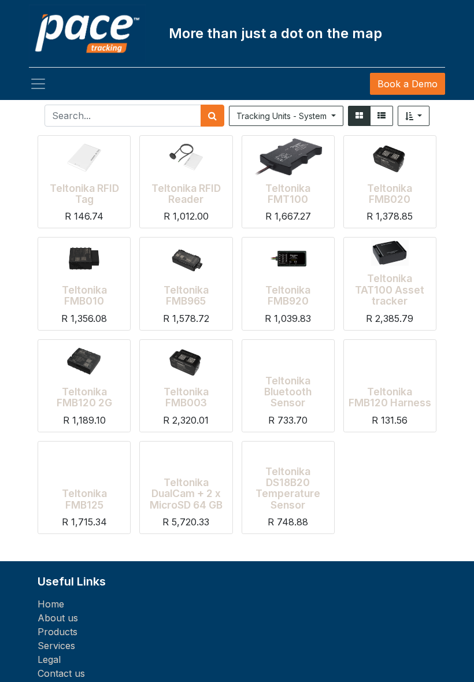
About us (58, 618)
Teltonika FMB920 (287, 295)
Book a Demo (407, 84)
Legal (49, 659)
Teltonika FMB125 (84, 498)
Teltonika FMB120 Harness (390, 397)
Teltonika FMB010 (84, 295)
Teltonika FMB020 (389, 193)
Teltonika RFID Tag (84, 193)
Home (51, 604)
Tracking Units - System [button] (282, 116)
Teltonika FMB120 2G (84, 397)
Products (57, 631)
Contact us (61, 673)
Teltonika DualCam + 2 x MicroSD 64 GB (186, 493)
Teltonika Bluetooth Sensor (288, 392)
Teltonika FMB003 (186, 397)
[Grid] (359, 116)
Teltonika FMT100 (287, 193)
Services (56, 645)
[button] (414, 116)
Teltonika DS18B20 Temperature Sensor (287, 488)
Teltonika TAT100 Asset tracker (389, 289)
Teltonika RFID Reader (186, 193)
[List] (381, 116)
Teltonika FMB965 (186, 295)
